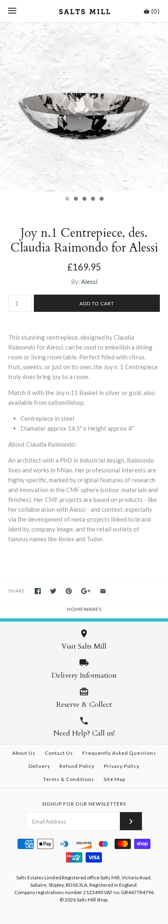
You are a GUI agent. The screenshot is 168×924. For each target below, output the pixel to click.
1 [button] (67, 199)
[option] (84, 107)
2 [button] (75, 199)
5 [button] (101, 199)
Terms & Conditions (68, 779)
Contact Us (59, 753)
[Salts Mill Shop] (84, 11)
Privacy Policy (121, 766)
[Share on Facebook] (38, 591)
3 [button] (84, 199)
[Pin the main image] (69, 591)
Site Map (114, 779)
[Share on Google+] (86, 591)
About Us (23, 753)
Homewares (84, 609)
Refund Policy (77, 766)
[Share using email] (103, 591)
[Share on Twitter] (53, 591)
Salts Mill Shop (92, 900)
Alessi (89, 281)
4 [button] (92, 199)
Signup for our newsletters (84, 804)
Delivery (39, 766)
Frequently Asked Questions (119, 753)
